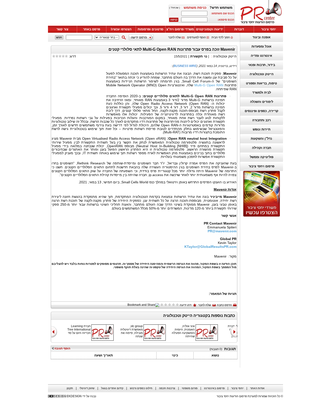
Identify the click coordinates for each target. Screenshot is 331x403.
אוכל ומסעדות (261, 46)
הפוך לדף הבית (221, 37)
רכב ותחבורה (261, 120)
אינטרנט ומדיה (261, 55)
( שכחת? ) (174, 7)
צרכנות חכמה (167, 388)
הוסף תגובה (62, 348)
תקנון (70, 388)
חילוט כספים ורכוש (141, 388)
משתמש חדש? (221, 7)
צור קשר (62, 29)
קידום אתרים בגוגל (112, 388)
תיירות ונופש (261, 129)
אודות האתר (257, 388)
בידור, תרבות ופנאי (261, 65)
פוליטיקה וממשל (261, 157)
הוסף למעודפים (196, 37)
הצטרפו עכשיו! (121, 29)
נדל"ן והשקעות (261, 138)
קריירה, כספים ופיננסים (261, 111)
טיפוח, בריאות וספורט (261, 83)
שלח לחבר (174, 37)
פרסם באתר (91, 29)
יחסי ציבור (268, 29)
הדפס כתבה (224, 305)
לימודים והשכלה (261, 102)
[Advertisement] (106, 14)
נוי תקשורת (198, 56)
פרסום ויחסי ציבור (261, 166)
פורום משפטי (189, 388)
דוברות (239, 29)
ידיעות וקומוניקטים (209, 29)
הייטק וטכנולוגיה (262, 74)
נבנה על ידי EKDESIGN (81, 396)
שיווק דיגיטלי (87, 388)
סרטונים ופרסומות (150, 29)
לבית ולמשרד (261, 92)
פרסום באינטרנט (214, 388)
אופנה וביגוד (261, 37)
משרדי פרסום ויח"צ (180, 29)
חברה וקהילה (261, 148)
